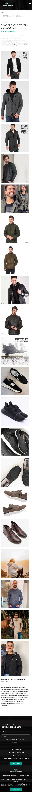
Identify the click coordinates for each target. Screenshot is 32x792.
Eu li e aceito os (17, 739)
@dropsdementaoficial (16, 752)
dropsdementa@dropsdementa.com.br (16, 758)
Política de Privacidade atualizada (19, 785)
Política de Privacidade (10, 775)
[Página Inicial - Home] (7, 4)
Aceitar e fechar (16, 789)
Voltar (2, 12)
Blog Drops (16, 755)
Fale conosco (16, 763)
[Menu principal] (29, 4)
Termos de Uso (24, 775)
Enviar (14, 742)
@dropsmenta (16, 749)
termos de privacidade (21, 739)
